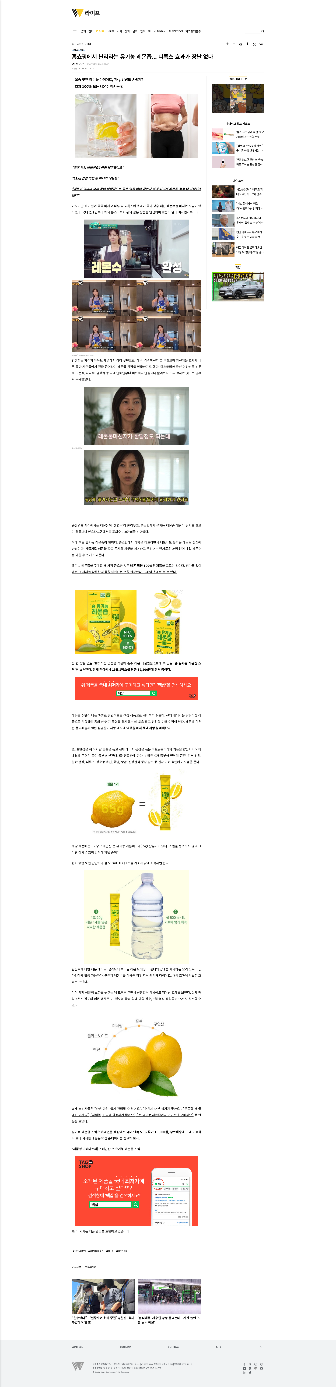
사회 (119, 31)
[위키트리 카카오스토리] (244, 1368)
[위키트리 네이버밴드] (244, 1373)
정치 (127, 31)
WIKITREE (77, 1347)
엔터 (90, 31)
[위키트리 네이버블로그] (256, 1368)
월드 (142, 31)
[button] (227, 44)
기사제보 (76, 1267)
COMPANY (125, 1347)
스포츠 (110, 31)
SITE (218, 1347)
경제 (83, 31)
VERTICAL (173, 1347)
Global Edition (157, 31)
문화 (135, 31)
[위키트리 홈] (78, 16)
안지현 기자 (77, 63)
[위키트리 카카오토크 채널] (250, 1368)
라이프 (100, 31)
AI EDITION (176, 31)
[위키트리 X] (250, 1364)
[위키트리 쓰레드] (261, 1364)
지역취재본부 (193, 31)
